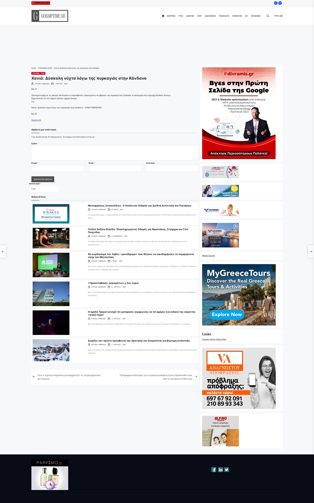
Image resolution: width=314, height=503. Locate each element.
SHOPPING (171, 16)
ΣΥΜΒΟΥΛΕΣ (237, 16)
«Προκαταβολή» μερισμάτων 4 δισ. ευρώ (113, 283)
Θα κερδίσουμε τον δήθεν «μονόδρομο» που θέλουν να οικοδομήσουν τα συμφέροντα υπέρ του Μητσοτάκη (141, 256)
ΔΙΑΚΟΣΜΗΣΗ (210, 16)
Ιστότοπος (150, 163)
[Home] (163, 15)
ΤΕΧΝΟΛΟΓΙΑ (224, 16)
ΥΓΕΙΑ (180, 16)
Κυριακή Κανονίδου (42, 84)
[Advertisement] (157, 43)
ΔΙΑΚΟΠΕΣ (190, 16)
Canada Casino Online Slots (214, 339)
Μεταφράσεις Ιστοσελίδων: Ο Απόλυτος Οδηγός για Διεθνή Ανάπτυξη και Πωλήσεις (139, 205)
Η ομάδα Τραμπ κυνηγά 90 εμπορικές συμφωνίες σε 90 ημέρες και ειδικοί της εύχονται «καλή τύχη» (141, 313)
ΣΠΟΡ (199, 16)
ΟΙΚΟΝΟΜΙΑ (256, 16)
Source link (36, 120)
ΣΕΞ (246, 16)
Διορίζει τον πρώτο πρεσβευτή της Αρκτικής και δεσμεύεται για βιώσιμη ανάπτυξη (139, 340)
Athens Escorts (208, 256)
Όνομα (34, 163)
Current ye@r (35, 184)
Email (92, 163)
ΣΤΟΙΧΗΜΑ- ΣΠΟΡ (38, 73)
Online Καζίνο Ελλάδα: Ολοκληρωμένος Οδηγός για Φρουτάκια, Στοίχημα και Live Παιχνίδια (138, 231)
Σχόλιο (34, 143)
